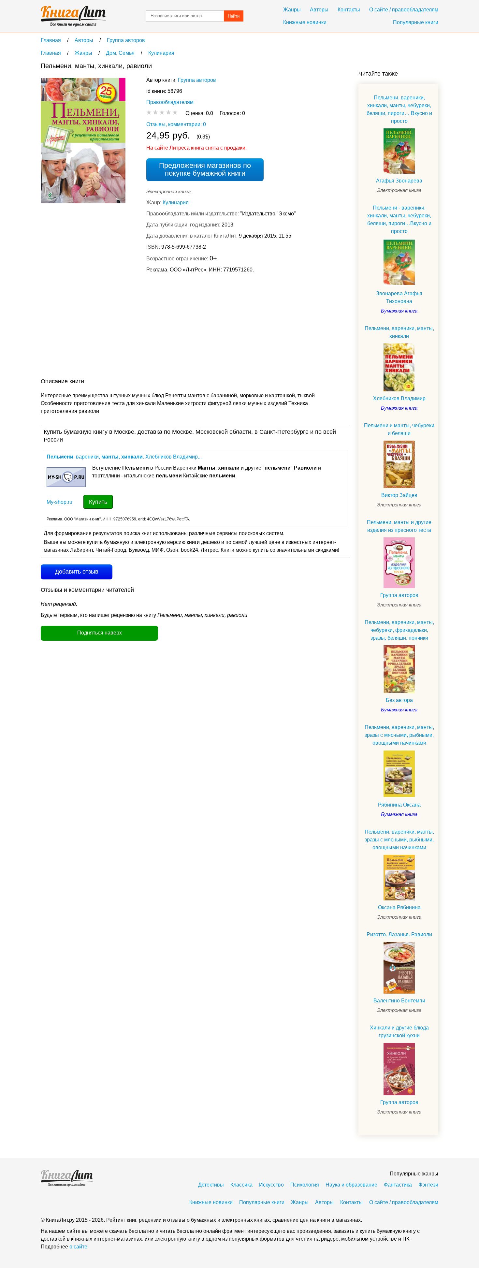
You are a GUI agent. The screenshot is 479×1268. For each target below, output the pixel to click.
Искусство (271, 1185)
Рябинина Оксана (399, 805)
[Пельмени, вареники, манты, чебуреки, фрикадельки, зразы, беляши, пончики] (399, 669)
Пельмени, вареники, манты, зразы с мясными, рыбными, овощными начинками (399, 735)
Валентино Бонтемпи (399, 1000)
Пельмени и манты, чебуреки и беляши (399, 429)
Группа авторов (197, 80)
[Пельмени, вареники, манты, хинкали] (399, 367)
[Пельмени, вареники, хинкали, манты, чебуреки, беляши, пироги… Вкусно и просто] (399, 151)
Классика (241, 1185)
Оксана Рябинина (399, 907)
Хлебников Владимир (399, 398)
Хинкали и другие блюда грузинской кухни (399, 1031)
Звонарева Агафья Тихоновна (399, 297)
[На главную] (73, 16)
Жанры (292, 9)
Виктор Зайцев (399, 495)
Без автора (399, 700)
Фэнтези (428, 1185)
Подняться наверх (99, 632)
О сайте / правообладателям (403, 9)
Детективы (211, 1185)
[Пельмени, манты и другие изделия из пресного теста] (399, 562)
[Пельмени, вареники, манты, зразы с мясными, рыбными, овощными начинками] (399, 774)
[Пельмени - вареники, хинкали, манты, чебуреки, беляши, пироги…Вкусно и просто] (399, 262)
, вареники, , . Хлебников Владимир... (124, 456)
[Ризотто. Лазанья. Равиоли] (399, 968)
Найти (234, 16)
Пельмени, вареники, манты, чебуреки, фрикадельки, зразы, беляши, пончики (399, 630)
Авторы (319, 9)
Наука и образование (351, 1185)
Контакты (349, 9)
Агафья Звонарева (399, 180)
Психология (304, 1185)
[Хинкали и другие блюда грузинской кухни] (399, 1069)
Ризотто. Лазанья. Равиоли (399, 934)
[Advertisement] (159, 326)
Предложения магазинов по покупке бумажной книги (205, 169)
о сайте (78, 1246)
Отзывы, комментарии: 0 (176, 124)
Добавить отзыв (76, 571)
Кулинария (176, 202)
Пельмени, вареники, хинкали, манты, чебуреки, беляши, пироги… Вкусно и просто (399, 109)
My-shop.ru (59, 502)
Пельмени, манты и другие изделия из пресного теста (399, 526)
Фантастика (398, 1185)
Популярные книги (415, 22)
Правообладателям (170, 102)
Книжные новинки (305, 22)
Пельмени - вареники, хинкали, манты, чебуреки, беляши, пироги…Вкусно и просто (399, 219)
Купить (98, 502)
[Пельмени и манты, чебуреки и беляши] (399, 464)
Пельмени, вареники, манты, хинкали (399, 332)
